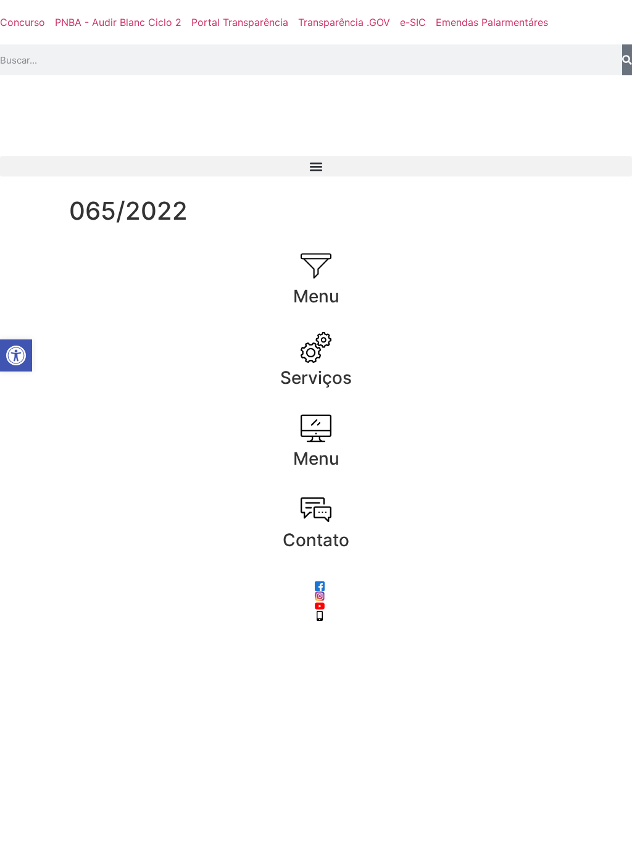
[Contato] (316, 509)
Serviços (316, 377)
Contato (316, 539)
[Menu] (316, 266)
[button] (316, 166)
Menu (316, 296)
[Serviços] (316, 347)
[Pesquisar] (627, 59)
